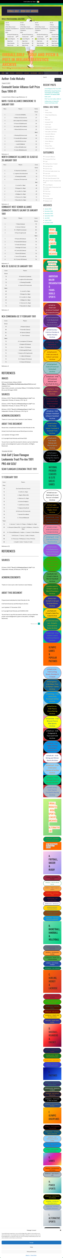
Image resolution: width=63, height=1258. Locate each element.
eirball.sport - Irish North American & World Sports (52, 839)
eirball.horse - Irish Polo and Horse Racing (52, 1196)
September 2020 (49, 215)
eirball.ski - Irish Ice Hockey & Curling (52, 996)
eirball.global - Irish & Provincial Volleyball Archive (52, 367)
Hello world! (48, 96)
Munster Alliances (49, 138)
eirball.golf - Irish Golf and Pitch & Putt (52, 1094)
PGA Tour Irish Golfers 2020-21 (53, 99)
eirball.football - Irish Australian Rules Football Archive (52, 402)
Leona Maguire (49, 185)
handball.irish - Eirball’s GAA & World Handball (52, 958)
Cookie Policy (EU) (49, 148)
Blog (7, 73)
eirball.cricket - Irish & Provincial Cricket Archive (52, 529)
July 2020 (47, 218)
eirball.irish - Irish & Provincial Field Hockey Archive (52, 519)
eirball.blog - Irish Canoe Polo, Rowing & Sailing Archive (52, 697)
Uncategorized (49, 198)
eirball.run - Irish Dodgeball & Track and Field (52, 1127)
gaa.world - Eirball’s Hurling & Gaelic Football (52, 1001)
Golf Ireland (34, 73)
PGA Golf (12, 73)
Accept (31, 1242)
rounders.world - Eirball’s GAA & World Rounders (52, 1055)
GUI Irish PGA (48, 166)
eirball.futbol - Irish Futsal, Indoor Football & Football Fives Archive (52, 428)
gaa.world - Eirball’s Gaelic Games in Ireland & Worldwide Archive (52, 564)
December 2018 (49, 222)
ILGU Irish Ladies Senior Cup (52, 171)
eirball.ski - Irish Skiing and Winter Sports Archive (52, 757)
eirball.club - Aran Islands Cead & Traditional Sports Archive (52, 636)
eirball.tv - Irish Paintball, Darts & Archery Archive (52, 780)
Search (45, 77)
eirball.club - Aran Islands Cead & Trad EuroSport (52, 1064)
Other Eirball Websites (51, 115)
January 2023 (48, 209)
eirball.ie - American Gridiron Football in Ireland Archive (52, 308)
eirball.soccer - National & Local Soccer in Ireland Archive (52, 496)
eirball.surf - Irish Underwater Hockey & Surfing (52, 1138)
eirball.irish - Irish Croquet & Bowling (52, 1104)
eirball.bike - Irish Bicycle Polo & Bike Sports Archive (52, 722)
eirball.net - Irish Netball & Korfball (52, 953)
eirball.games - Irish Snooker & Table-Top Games (52, 1099)
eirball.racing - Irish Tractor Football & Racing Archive (52, 791)
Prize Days (47, 193)
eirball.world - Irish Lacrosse (52, 1011)
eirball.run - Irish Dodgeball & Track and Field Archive (52, 734)
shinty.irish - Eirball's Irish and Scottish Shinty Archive (52, 602)
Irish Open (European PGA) (52, 178)
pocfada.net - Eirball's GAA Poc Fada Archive (52, 613)
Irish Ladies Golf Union (51, 131)
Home (3, 73)
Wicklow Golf (48, 201)
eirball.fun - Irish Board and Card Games (52, 1169)
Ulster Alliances (49, 141)
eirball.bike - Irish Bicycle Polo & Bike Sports (52, 1202)
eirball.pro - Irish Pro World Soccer (52, 883)
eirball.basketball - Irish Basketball (52, 947)
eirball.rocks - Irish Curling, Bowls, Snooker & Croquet (52, 673)
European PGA (19, 73)
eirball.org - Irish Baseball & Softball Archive (52, 344)
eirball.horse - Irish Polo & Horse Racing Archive (52, 710)
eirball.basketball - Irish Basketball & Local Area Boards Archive (52, 321)
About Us (28, 1255)
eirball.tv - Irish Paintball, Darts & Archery (52, 1150)
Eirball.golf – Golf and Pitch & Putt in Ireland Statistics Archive (30, 59)
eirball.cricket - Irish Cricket (52, 1060)
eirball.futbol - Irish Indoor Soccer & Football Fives (52, 918)
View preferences (31, 1251)
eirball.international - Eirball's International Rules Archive (52, 624)
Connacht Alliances (50, 134)
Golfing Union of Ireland (51, 129)
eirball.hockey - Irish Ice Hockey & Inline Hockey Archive (52, 333)
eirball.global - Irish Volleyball (52, 968)
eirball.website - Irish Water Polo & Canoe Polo (52, 1132)
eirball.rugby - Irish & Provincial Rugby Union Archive (52, 508)
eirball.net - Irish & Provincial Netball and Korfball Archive (52, 380)
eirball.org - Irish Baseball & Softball (52, 1050)
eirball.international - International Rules (52, 908)
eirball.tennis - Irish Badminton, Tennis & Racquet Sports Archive (52, 550)
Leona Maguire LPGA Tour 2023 (53, 88)
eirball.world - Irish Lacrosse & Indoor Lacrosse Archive (52, 355)
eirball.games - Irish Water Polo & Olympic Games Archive (52, 685)
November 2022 (49, 211)
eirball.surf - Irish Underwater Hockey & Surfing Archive (52, 769)
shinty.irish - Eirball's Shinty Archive (52, 1021)
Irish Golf (47, 173)
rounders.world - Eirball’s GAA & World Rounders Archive (52, 589)
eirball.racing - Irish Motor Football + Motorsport (52, 1207)
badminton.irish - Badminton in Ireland (52, 1089)
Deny (31, 1247)
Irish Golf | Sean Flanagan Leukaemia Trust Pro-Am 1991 (17, 457)
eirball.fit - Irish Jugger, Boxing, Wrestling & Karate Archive (52, 746)
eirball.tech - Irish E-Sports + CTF (52, 1174)
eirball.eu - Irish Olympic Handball (52, 963)
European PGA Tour (50, 159)
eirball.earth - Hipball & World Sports (52, 913)
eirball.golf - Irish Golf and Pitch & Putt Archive (52, 539)
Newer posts (35, 623)
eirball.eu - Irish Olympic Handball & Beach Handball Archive (52, 414)
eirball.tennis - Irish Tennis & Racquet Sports (52, 1083)
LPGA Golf (26, 73)
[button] (60, 1230)
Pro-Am (47, 196)
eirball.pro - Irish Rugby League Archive (52, 391)
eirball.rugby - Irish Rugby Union (52, 893)
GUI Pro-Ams (48, 168)
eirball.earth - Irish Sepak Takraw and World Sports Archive (52, 443)
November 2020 (49, 213)
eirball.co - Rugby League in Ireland (52, 888)
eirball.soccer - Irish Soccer (52, 903)
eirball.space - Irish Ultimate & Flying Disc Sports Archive (52, 456)
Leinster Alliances (49, 136)
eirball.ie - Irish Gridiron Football (52, 878)
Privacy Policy (34, 1255)
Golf (46, 161)
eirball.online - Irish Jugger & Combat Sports (52, 1144)
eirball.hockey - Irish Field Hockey (52, 1007)
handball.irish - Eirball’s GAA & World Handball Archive (52, 577)
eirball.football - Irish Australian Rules (52, 899)
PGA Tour (47, 191)
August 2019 (48, 220)
